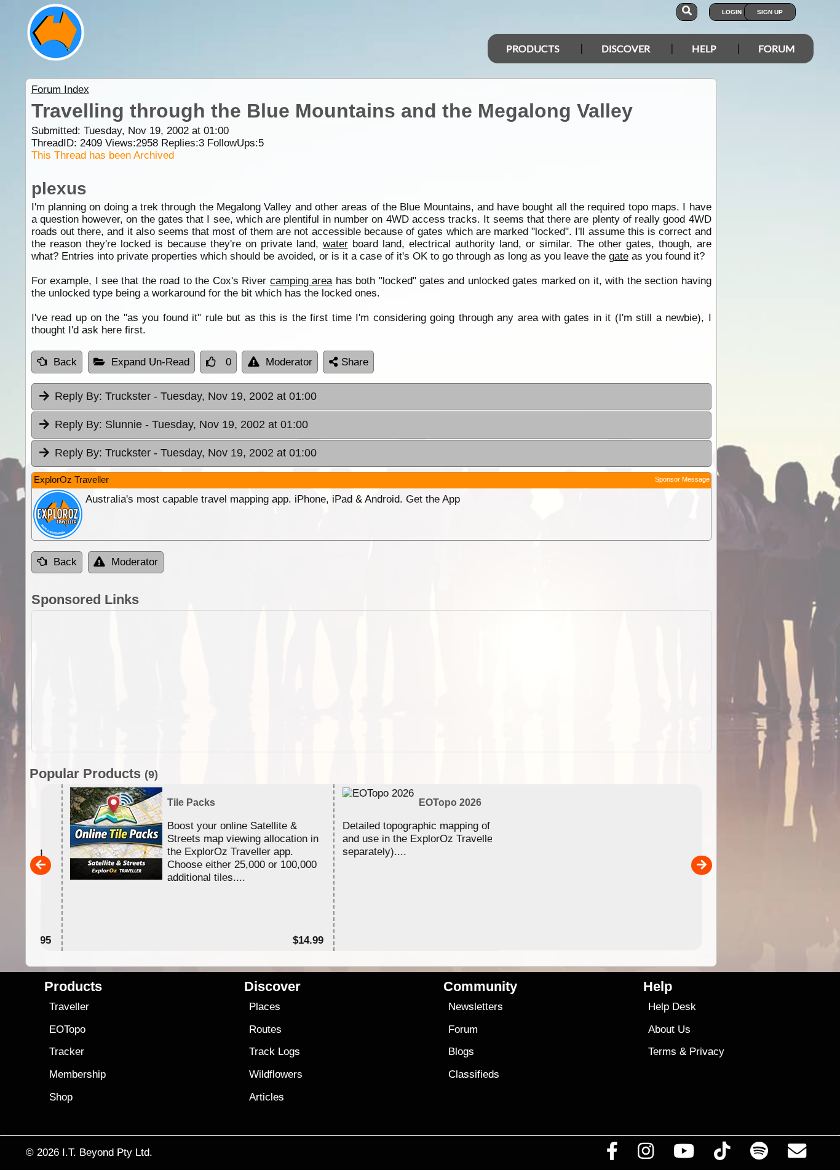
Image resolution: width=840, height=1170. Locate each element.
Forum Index (60, 89)
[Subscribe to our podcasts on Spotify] (758, 1154)
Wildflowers (276, 1074)
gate (618, 256)
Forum (776, 48)
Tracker (66, 1051)
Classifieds (473, 1074)
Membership (77, 1074)
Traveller (69, 1007)
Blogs (461, 1051)
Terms (662, 1051)
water (335, 244)
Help (704, 48)
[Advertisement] (371, 681)
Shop (61, 1097)
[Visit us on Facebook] (611, 1154)
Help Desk (672, 1007)
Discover (625, 48)
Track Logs (274, 1051)
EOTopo (67, 1029)
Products (533, 48)
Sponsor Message (682, 479)
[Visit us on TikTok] (722, 1154)
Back (65, 362)
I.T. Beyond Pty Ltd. (107, 1152)
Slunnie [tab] (181, 424)
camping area (301, 281)
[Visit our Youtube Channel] (684, 1154)
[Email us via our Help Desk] (796, 1154)
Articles (266, 1097)
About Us (669, 1029)
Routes (265, 1029)
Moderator (289, 362)
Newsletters (475, 1007)
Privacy (706, 1051)
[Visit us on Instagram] (645, 1154)
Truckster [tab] (186, 396)
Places (264, 1007)
